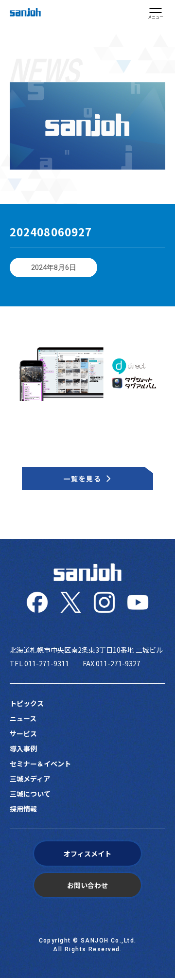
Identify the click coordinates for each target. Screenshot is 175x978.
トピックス (27, 703)
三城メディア (30, 778)
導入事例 (23, 748)
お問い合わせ (87, 885)
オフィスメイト (87, 853)
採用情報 (23, 809)
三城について (30, 794)
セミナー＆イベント (40, 763)
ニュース (23, 718)
